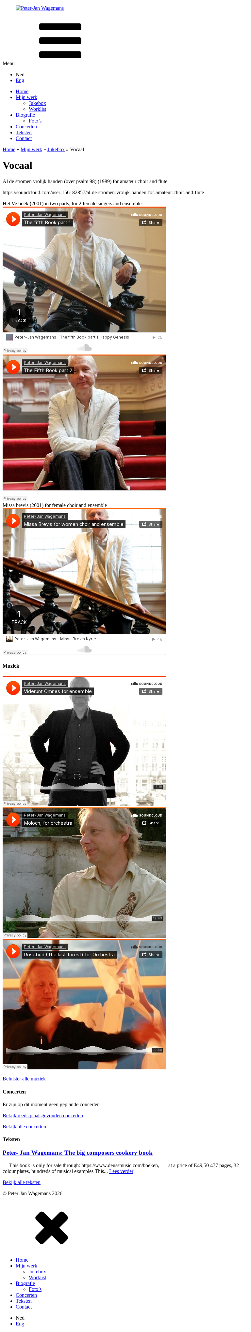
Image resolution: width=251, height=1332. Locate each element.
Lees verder (121, 1171)
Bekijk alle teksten (22, 1182)
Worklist (37, 1277)
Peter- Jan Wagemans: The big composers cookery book (78, 1152)
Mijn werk (31, 149)
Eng (20, 80)
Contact (24, 1307)
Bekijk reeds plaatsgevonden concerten (43, 1115)
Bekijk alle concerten (24, 1126)
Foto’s (35, 1289)
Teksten (24, 1301)
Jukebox (56, 149)
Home (9, 149)
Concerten (26, 1295)
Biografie (25, 1283)
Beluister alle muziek (24, 1078)
